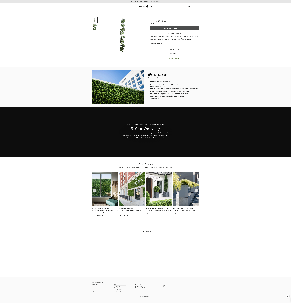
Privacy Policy (94, 293)
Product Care (94, 291)
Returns (93, 287)
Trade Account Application (97, 282)
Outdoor (136, 10)
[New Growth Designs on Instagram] (164, 286)
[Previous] (94, 190)
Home (151, 17)
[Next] (196, 190)
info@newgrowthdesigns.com (120, 284)
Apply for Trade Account (174, 28)
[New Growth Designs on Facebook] (166, 286)
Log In (190, 6)
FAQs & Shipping (95, 284)
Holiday (143, 10)
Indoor (128, 10)
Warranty (93, 289)
